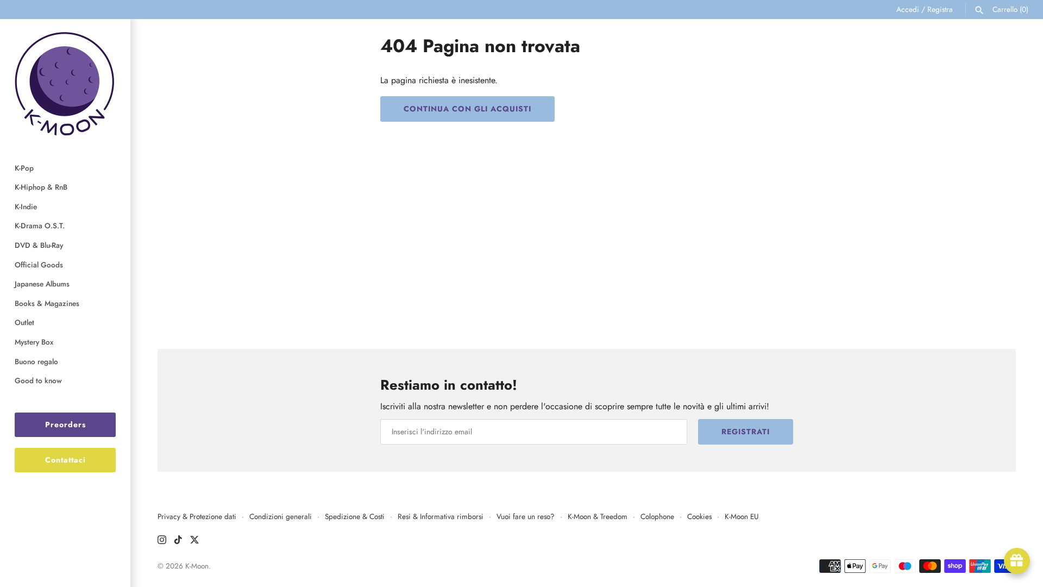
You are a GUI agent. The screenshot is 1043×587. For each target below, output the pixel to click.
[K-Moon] (65, 83)
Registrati (745, 431)
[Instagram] (162, 541)
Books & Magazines (47, 303)
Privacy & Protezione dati (197, 516)
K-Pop (24, 168)
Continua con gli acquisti (467, 108)
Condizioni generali (280, 516)
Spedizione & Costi (355, 516)
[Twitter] (194, 541)
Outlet (24, 322)
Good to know (38, 380)
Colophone (657, 516)
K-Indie (26, 206)
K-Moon (197, 565)
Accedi (907, 9)
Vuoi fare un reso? (526, 516)
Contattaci (65, 459)
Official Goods (39, 264)
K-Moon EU (742, 516)
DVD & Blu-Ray (39, 245)
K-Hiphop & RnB (41, 187)
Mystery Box (34, 341)
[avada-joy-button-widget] (1017, 561)
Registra (940, 9)
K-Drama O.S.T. (40, 225)
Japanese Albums (42, 283)
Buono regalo (36, 361)
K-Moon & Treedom (597, 516)
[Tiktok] (178, 541)
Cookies (699, 516)
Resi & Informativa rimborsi (440, 516)
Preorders (65, 424)
